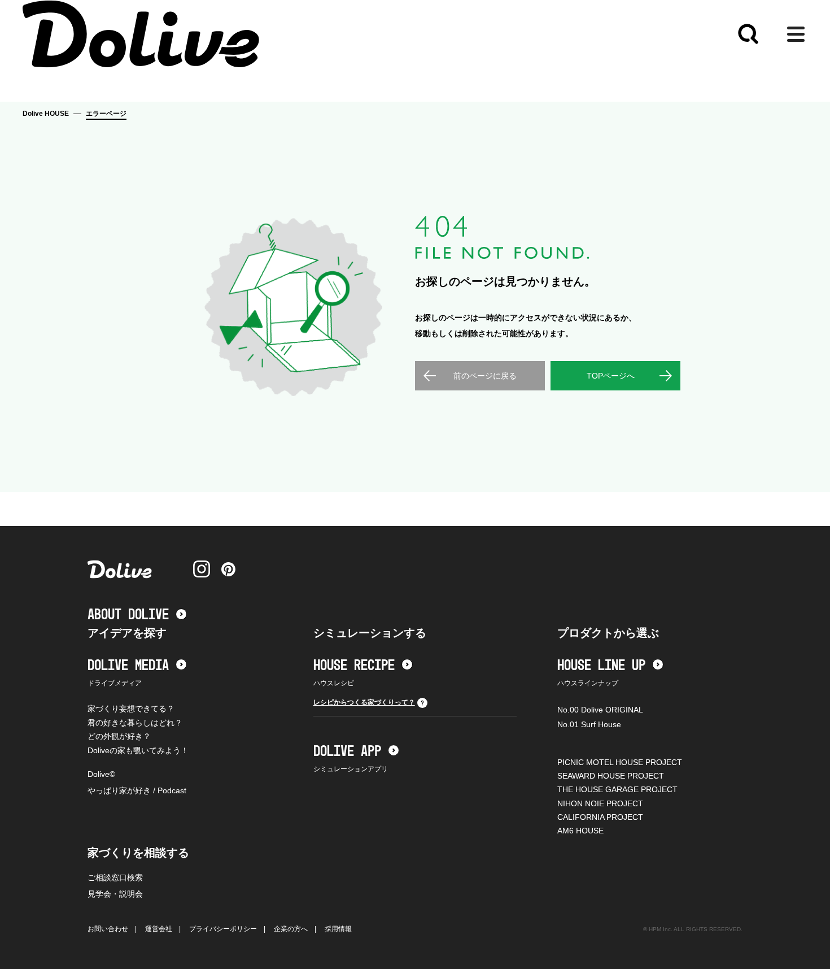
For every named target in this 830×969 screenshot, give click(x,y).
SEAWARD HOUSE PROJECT (610, 775)
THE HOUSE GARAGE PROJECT (617, 789)
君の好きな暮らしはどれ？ (135, 722)
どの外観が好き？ (119, 736)
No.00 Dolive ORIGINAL (600, 709)
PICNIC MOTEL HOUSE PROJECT (619, 762)
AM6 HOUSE (580, 830)
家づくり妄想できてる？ (131, 708)
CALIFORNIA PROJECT (600, 817)
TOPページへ (611, 375)
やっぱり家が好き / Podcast (137, 790)
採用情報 (338, 929)
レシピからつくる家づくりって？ (364, 702)
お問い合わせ (108, 929)
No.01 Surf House (589, 724)
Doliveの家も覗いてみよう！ (138, 750)
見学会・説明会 (115, 893)
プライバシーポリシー (223, 929)
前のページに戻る (485, 375)
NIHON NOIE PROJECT (600, 803)
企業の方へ (291, 929)
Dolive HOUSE (46, 114)
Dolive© (101, 774)
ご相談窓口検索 (115, 877)
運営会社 (158, 929)
